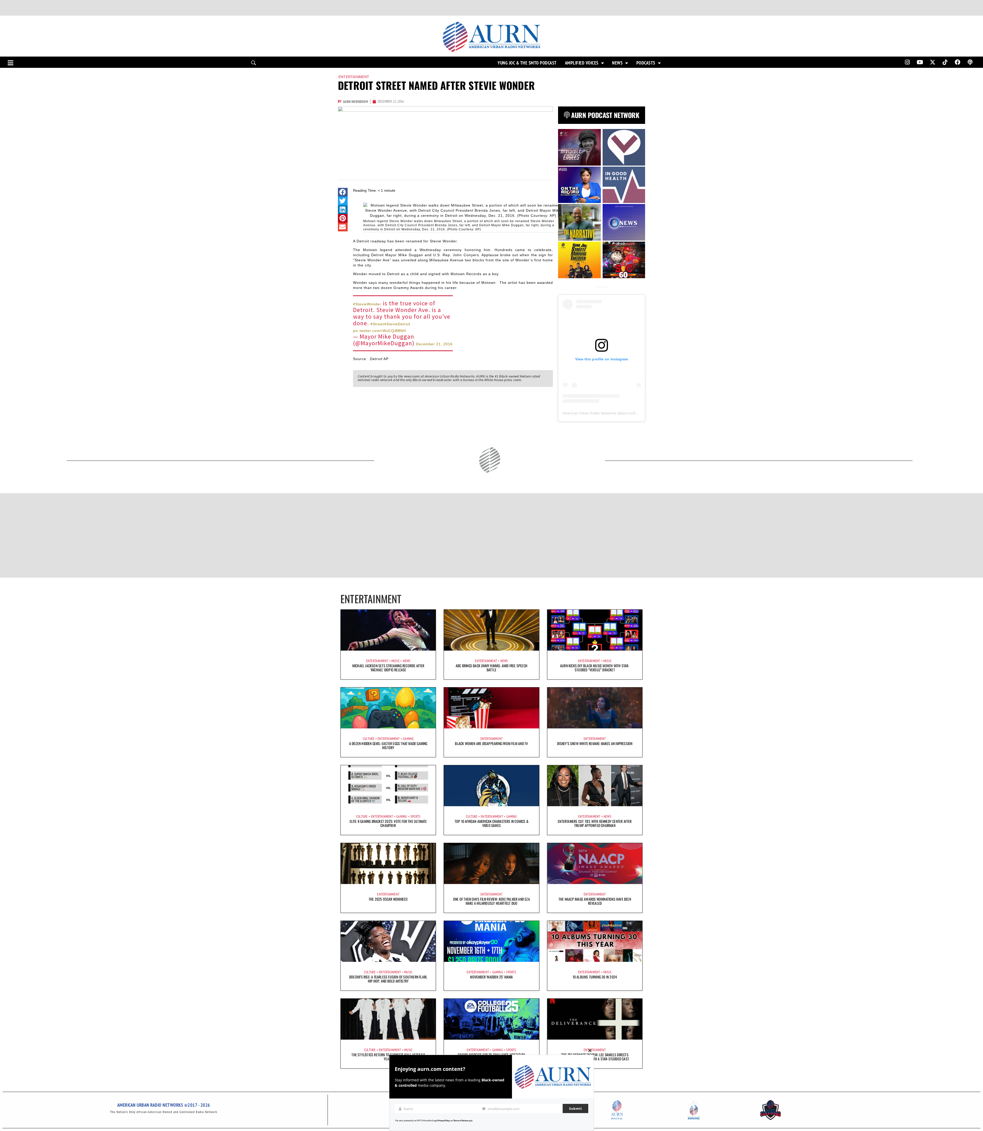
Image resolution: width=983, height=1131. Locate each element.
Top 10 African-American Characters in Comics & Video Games (491, 823)
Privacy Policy (444, 1120)
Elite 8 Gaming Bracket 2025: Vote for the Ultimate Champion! (388, 823)
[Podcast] (970, 62)
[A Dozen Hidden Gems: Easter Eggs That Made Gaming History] (388, 707)
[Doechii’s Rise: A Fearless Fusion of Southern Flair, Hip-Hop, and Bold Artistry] (388, 941)
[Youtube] (920, 62)
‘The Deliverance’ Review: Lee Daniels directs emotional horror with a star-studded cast (595, 1056)
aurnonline (630, 413)
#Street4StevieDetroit (390, 324)
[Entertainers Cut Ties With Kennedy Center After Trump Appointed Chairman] (594, 785)
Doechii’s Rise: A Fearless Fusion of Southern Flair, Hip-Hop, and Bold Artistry (388, 979)
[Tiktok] (945, 62)
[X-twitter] (932, 62)
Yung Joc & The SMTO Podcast (527, 63)
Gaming (408, 738)
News (617, 63)
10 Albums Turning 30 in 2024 (595, 976)
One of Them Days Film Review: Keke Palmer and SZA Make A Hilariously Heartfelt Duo (491, 901)
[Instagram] (907, 62)
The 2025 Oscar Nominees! (388, 899)
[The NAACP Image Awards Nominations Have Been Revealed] (594, 863)
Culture (368, 738)
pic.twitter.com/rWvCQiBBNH (379, 331)
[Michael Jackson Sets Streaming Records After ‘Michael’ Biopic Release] (388, 630)
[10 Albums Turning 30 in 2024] (594, 941)
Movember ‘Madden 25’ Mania (491, 976)
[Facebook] (957, 62)
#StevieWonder (367, 304)
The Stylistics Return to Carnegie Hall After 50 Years (388, 1056)
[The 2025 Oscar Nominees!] (388, 863)
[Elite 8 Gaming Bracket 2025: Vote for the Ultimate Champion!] (388, 785)
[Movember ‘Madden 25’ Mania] (491, 941)
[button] (343, 192)
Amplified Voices (582, 63)
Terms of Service (461, 1120)
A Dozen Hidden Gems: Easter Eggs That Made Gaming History (388, 745)
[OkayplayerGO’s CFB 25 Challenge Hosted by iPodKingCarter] (491, 1019)
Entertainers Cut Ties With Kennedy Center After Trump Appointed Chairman (595, 823)
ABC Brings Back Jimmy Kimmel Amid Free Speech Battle (491, 667)
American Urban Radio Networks (589, 413)
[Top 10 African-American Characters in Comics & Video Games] (491, 785)
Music (395, 661)
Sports (415, 816)
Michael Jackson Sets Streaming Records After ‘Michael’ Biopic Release (388, 667)
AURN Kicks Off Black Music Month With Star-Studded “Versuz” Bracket (594, 667)
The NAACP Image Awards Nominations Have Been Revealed (595, 901)
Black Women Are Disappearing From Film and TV (491, 743)
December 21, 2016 (434, 344)
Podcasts (645, 63)
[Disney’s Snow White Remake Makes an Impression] (594, 707)
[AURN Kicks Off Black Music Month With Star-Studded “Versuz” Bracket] (594, 630)
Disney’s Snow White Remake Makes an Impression (594, 743)
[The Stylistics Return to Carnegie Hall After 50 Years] (388, 1019)
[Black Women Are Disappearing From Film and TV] (491, 707)
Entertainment (353, 77)
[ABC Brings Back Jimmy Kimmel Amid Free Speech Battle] (491, 630)
